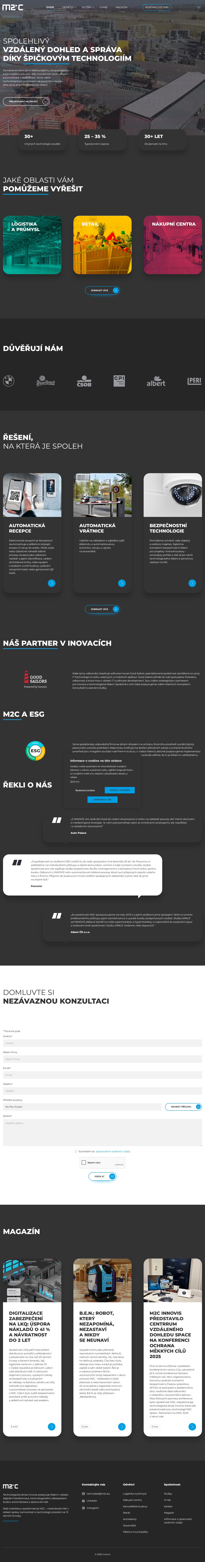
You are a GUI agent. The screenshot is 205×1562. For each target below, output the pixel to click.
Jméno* (7, 1036)
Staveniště (129, 1525)
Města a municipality (135, 1531)
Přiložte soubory (12, 1100)
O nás (103, 7)
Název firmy (10, 1052)
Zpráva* (7, 1116)
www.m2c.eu (10, 1520)
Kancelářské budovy (135, 1506)
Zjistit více (74, 781)
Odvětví (67, 7)
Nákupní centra (132, 1500)
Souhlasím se (104, 1151)
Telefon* (8, 1084)
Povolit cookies (120, 790)
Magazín (121, 7)
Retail (126, 1512)
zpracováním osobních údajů (112, 1151)
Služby (86, 7)
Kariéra (168, 1506)
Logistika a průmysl (134, 1493)
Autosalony (130, 1519)
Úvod (50, 7)
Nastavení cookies (85, 790)
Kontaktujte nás (157, 7)
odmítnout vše (102, 800)
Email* (7, 1068)
